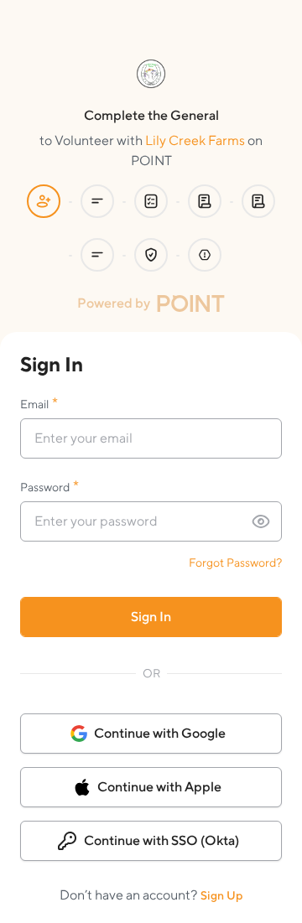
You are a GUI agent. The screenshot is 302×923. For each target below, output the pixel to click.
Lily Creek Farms (195, 140)
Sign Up (221, 895)
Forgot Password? (235, 562)
